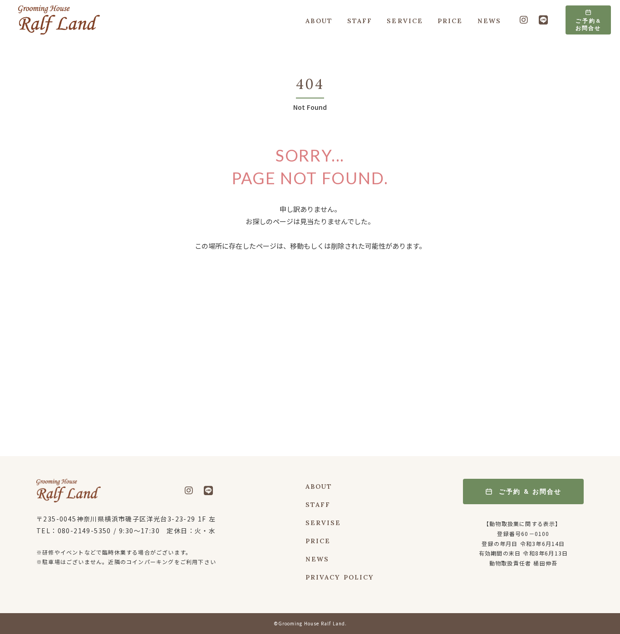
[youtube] (523, 20)
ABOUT (319, 21)
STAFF (360, 21)
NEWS (489, 21)
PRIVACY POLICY (339, 577)
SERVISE (323, 523)
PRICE (450, 21)
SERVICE (405, 21)
